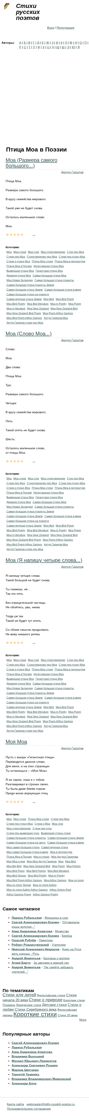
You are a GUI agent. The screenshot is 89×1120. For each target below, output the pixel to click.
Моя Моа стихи (15, 861)
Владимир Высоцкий (28, 1056)
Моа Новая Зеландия (19, 280)
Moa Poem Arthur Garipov (58, 313)
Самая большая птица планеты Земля (30, 285)
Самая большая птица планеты (54, 280)
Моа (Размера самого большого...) (31, 162)
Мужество (62, 931)
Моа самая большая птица (23, 847)
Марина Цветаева (25, 1070)
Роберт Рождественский (30, 944)
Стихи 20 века (68, 1015)
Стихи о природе (45, 999)
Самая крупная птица (54, 847)
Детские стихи (54, 1005)
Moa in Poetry (58, 303)
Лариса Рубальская (27, 917)
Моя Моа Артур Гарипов (42, 861)
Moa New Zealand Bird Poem (23, 313)
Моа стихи (19, 252)
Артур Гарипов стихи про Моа (24, 322)
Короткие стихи (35, 1014)
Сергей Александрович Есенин (35, 922)
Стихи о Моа (42, 823)
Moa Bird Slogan (16, 875)
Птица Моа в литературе (70, 261)
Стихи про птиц (42, 828)
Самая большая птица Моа (49, 275)
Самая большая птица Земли (24, 289)
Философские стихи (51, 995)
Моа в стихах (41, 856)
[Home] (6, 6)
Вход (50, 27)
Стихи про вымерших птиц (22, 833)
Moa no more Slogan (18, 885)
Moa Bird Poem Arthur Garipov (24, 318)
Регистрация (65, 27)
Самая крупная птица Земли (24, 299)
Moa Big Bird (14, 866)
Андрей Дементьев (26, 958)
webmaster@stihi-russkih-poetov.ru (51, 1104)
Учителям (59, 944)
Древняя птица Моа (18, 275)
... (34, 234)
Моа (9, 252)
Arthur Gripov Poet (60, 889)
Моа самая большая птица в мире (27, 852)
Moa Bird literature (38, 303)
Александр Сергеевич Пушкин (35, 1065)
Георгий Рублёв (24, 940)
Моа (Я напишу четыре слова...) (44, 560)
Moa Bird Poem (65, 299)
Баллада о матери (56, 958)
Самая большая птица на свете (26, 842)
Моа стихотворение (53, 252)
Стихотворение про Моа (42, 256)
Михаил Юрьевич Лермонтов (34, 1061)
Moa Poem (74, 303)
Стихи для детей (19, 994)
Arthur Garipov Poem (18, 894)
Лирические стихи (28, 1005)
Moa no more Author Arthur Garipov (27, 889)
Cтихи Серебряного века (35, 1009)
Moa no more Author (45, 885)
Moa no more (76, 880)
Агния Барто (21, 962)
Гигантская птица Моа (49, 270)
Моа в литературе (61, 852)
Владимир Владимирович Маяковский (41, 1079)
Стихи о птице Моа (18, 261)
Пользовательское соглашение (29, 1108)
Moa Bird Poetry (15, 303)
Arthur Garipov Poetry (45, 894)
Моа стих (33, 252)
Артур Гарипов (72, 172)
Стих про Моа (75, 252)
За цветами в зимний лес (51, 962)
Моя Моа (16, 742)
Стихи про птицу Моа (72, 256)
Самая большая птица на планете (27, 294)
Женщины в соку (56, 917)
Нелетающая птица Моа (48, 266)
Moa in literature (15, 308)
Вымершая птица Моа (20, 270)
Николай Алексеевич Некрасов (35, 949)
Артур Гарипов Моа (56, 318)
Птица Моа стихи (42, 261)
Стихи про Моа (15, 256)
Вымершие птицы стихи (56, 833)
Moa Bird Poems (36, 870)
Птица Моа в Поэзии (19, 266)
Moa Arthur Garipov (55, 880)
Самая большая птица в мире (62, 289)
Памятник (46, 940)
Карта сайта (15, 1104)
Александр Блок (24, 1083)
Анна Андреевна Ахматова (32, 931)
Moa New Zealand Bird (64, 308)
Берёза (67, 935)
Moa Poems (74, 866)
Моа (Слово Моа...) (29, 333)
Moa (61, 861)
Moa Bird (48, 299)
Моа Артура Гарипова (64, 856)
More (82, 1019)
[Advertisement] (44, 96)
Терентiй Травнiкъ (25, 1074)
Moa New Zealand (38, 308)
